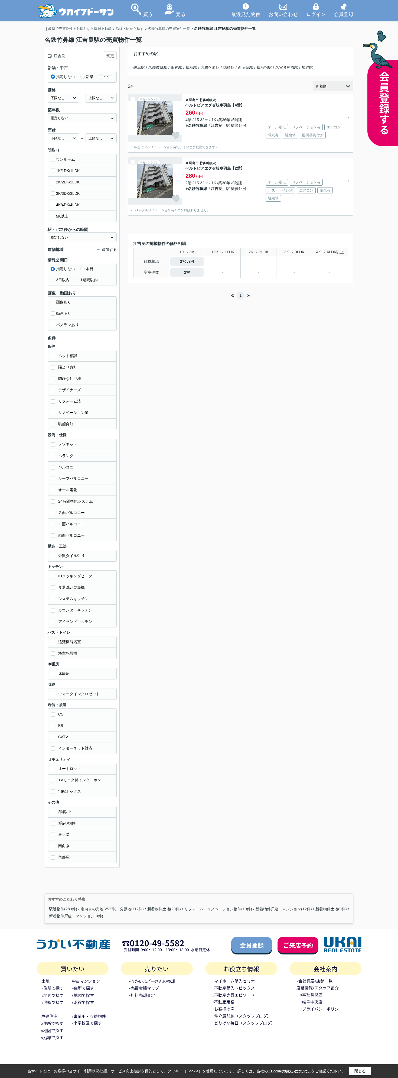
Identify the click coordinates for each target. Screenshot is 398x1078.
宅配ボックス (69, 791)
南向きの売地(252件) (98, 909)
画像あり (63, 302)
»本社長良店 (311, 994)
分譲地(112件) (132, 909)
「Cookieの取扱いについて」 (289, 1071)
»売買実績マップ (144, 988)
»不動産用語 (223, 1002)
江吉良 (216, 125)
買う (148, 14)
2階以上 (65, 812)
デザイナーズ (69, 390)
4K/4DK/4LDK (68, 205)
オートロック (69, 768)
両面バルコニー (71, 535)
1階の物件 (67, 823)
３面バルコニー (71, 524)
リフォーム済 (69, 401)
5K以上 (62, 216)
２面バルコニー (71, 512)
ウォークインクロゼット (79, 694)
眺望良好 (65, 424)
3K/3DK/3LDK (68, 193)
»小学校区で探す (86, 1023)
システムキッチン (73, 599)
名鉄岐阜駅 (157, 67)
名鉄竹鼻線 (197, 125)
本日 (89, 269)
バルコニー (67, 467)
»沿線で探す (52, 1002)
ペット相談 (67, 356)
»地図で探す (52, 995)
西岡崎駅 (245, 67)
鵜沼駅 (191, 67)
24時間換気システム (75, 501)
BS (60, 725)
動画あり (63, 313)
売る (180, 14)
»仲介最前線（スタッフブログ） (241, 1016)
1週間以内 (89, 280)
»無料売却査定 (142, 995)
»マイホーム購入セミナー (235, 981)
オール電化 (67, 490)
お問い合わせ (283, 14)
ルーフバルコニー (73, 478)
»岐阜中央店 (311, 1002)
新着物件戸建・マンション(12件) (284, 909)
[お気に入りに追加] (176, 135)
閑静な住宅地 (69, 378)
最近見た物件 (245, 14)
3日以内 (63, 280)
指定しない (65, 77)
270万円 (187, 261)
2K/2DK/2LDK (68, 182)
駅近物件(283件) (63, 909)
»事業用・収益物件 (88, 1016)
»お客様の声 (223, 1009)
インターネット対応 (75, 748)
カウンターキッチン (75, 610)
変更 (110, 56)
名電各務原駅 (286, 67)
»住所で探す (52, 988)
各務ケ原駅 (210, 67)
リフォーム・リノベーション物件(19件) (218, 909)
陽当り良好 (67, 367)
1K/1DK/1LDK (68, 171)
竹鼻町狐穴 (208, 100)
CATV (63, 737)
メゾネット (67, 444)
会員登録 (343, 14)
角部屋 (64, 857)
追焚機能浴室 (69, 642)
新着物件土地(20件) (164, 909)
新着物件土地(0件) (331, 909)
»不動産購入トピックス (233, 988)
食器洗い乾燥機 (71, 587)
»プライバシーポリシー (321, 1009)
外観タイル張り (71, 555)
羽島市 (194, 100)
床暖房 (64, 673)
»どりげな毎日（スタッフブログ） (243, 1023)
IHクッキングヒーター (77, 576)
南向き (64, 846)
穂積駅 (228, 67)
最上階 (64, 834)
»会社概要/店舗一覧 (314, 981)
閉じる (360, 1071)
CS (60, 714)
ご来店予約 (298, 945)
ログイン (316, 14)
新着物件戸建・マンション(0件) (76, 916)
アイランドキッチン (75, 621)
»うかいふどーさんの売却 (152, 981)
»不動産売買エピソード (233, 995)
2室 (187, 272)
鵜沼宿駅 (264, 67)
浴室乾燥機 (67, 653)
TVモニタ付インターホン (79, 780)
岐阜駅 (139, 67)
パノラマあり (67, 325)
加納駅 (307, 67)
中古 (108, 77)
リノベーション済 (73, 412)
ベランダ (65, 456)
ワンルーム (65, 159)
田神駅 (176, 67)
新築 (89, 77)
